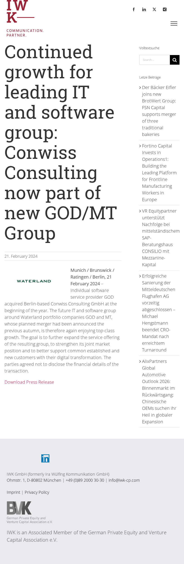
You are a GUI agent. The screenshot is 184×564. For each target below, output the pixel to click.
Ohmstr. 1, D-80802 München (34, 480)
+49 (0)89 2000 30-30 (85, 480)
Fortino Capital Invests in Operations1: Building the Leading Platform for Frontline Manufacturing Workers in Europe (159, 172)
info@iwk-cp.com (124, 480)
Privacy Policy (37, 492)
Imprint (13, 492)
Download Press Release (29, 382)
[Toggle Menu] (174, 23)
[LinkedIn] (45, 458)
